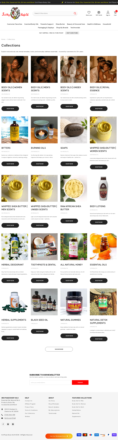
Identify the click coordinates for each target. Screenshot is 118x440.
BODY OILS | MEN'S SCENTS (40, 89)
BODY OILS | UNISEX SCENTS (70, 89)
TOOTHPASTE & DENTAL (43, 264)
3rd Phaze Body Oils (50, 2)
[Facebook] (3, 424)
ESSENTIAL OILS (98, 264)
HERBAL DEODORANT (12, 264)
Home (3, 39)
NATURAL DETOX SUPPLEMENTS (98, 321)
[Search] (55, 13)
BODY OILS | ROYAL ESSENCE (100, 89)
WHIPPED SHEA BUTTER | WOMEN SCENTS (103, 149)
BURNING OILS (38, 148)
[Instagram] (8, 424)
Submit (80, 382)
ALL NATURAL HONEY (71, 264)
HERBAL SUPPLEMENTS (13, 320)
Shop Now (10, 108)
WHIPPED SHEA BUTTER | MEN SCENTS (14, 208)
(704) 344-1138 (9, 415)
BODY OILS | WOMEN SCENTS (11, 89)
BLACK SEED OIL (39, 320)
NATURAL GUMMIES (70, 320)
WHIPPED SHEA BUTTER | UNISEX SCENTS (44, 208)
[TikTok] (13, 424)
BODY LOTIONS (97, 206)
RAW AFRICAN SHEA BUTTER (70, 208)
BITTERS (5, 148)
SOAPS (64, 148)
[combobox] (53, 13)
